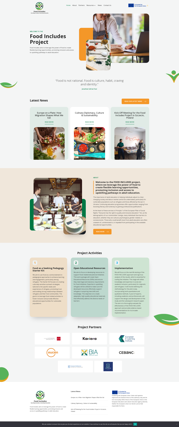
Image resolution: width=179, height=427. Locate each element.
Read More (49, 122)
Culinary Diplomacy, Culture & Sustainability (84, 403)
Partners (81, 5)
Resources (90, 5)
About (74, 5)
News (100, 5)
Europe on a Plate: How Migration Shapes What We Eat (87, 397)
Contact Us (107, 5)
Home (68, 5)
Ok (135, 424)
